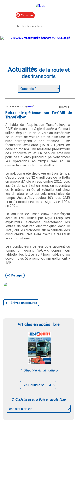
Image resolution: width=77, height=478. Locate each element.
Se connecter (56, 15)
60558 (30, 106)
